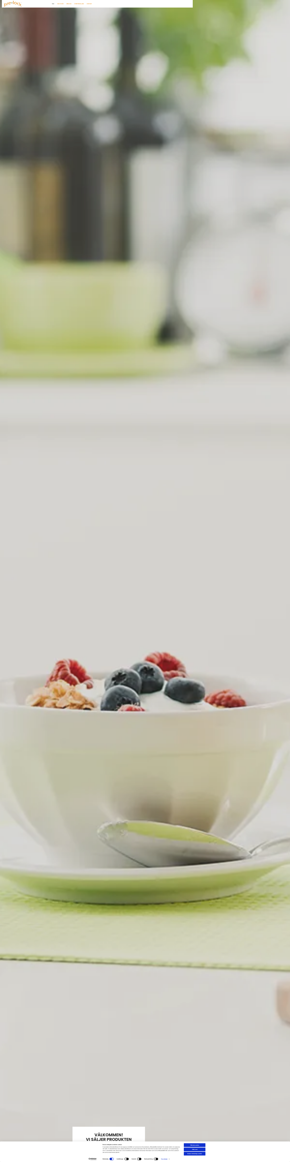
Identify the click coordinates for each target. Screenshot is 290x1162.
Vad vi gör (60, 3)
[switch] (126, 1159)
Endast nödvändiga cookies (194, 1153)
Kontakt (89, 3)
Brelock (69, 3)
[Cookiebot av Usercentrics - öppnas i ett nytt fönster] (92, 1159)
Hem (53, 3)
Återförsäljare (79, 3)
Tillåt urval (194, 1149)
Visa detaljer (164, 1159)
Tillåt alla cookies (194, 1145)
